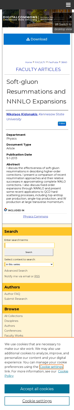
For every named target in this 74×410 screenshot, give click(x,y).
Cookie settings (51, 367)
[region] (37, 373)
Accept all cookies (37, 389)
